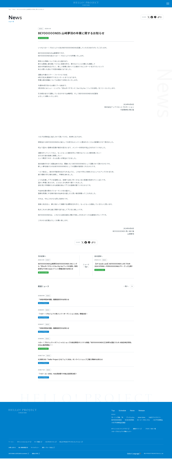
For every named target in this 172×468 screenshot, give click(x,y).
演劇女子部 (35, 453)
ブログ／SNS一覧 (150, 429)
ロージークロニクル (143, 420)
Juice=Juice (141, 417)
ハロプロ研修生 (158, 420)
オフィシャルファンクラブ (119, 429)
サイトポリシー (35, 447)
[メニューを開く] (168, 3)
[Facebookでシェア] (152, 17)
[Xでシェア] (149, 17)
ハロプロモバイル (50, 442)
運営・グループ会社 (47, 447)
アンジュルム (130, 417)
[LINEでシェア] (155, 17)
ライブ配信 (37, 442)
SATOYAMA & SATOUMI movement (18, 453)
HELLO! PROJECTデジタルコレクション (70, 442)
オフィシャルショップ (23, 442)
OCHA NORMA (129, 420)
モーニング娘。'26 (117, 417)
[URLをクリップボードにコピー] (159, 17)
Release (142, 410)
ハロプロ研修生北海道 (118, 423)
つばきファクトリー (154, 417)
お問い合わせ (12, 447)
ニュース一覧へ (86, 265)
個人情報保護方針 (23, 447)
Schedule (122, 410)
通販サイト (136, 429)
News (132, 410)
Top (113, 410)
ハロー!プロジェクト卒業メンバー (121, 431)
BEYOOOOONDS (116, 420)
